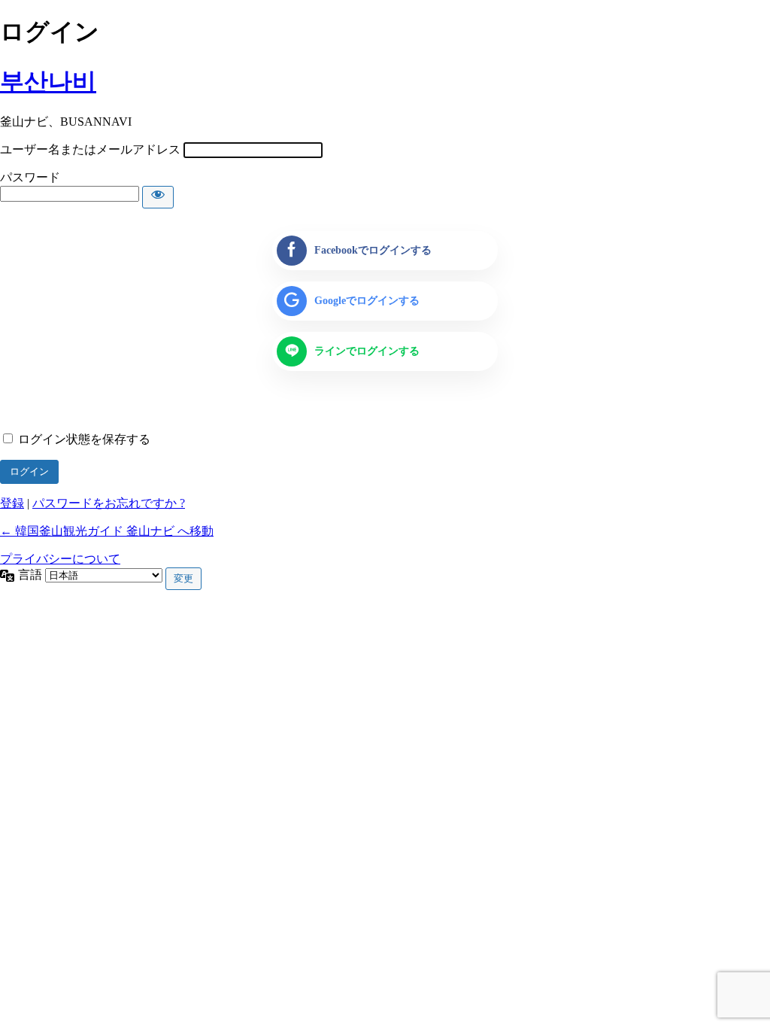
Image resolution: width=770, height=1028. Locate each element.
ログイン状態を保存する (84, 439)
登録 (12, 503)
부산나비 (48, 81)
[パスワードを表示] (158, 197)
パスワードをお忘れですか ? (108, 503)
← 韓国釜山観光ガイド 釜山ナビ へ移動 (107, 531)
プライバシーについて (60, 558)
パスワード (30, 177)
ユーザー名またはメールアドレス (90, 149)
